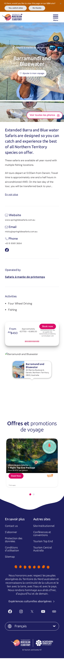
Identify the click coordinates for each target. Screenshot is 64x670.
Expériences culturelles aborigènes (30, 601)
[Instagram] (21, 611)
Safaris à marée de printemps (25, 277)
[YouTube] (43, 611)
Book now (47, 326)
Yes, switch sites (16, 8)
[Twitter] (32, 611)
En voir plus (11, 194)
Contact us (11, 525)
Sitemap (10, 556)
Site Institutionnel (43, 525)
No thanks (37, 8)
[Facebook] (10, 611)
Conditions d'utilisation (12, 549)
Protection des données (13, 540)
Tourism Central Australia (42, 549)
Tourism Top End (43, 541)
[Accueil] (12, 17)
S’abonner (11, 532)
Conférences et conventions (42, 534)
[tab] (30, 494)
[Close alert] (60, 3)
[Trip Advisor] (54, 611)
